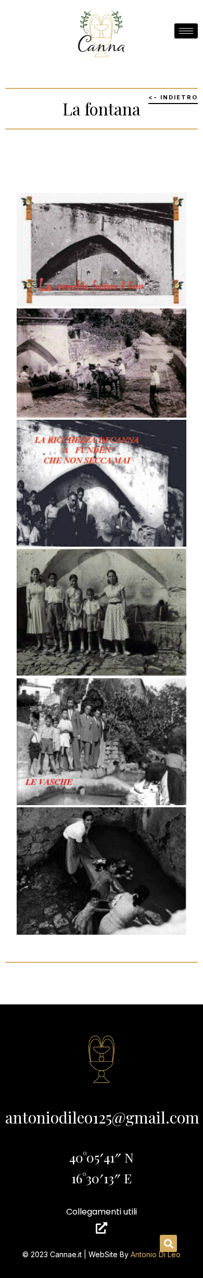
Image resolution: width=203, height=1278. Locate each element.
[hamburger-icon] (186, 30)
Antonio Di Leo (156, 1254)
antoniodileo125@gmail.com (102, 1117)
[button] (168, 1243)
